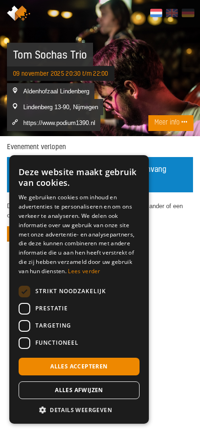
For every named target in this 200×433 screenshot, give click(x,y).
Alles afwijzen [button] (79, 390)
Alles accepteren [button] (78, 366)
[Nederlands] (156, 13)
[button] (79, 409)
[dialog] (79, 289)
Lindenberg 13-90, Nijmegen (60, 107)
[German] (187, 13)
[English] (172, 13)
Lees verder (84, 271)
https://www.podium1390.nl (59, 122)
